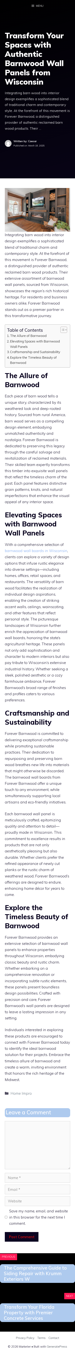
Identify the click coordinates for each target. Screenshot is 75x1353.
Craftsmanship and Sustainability (35, 352)
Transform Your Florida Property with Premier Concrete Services (29, 1312)
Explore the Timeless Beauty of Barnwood (33, 360)
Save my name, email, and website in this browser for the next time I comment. (38, 1217)
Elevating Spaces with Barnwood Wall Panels (35, 343)
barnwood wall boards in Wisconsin (36, 550)
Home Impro (21, 1093)
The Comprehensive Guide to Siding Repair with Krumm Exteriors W (35, 1273)
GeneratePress (57, 1346)
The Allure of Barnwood (28, 336)
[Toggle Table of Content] (62, 329)
